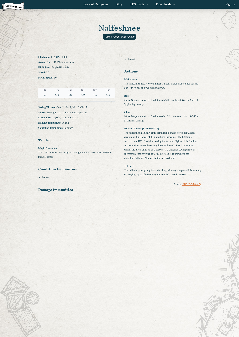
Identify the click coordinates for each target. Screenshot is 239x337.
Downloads (163, 4)
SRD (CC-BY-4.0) (191, 184)
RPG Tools (137, 4)
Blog (119, 4)
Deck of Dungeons (95, 4)
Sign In (230, 4)
